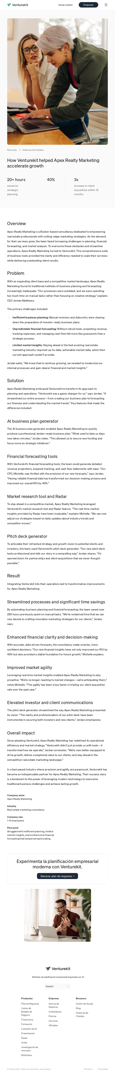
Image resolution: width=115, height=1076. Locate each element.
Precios (52, 1016)
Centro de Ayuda (84, 1003)
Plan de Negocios (30, 1003)
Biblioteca (26, 1055)
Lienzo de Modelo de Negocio (26, 1011)
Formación (26, 1024)
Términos (88, 1069)
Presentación (28, 1033)
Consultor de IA (29, 1028)
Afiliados (53, 1025)
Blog (78, 1008)
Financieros (27, 1019)
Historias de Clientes (33, 149)
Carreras (53, 1020)
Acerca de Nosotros (54, 1005)
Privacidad (103, 1069)
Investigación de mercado (29, 1049)
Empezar (88, 4)
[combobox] (57, 986)
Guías (24, 1042)
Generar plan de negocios (56, 876)
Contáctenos (55, 1011)
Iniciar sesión (65, 4)
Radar (24, 1037)
